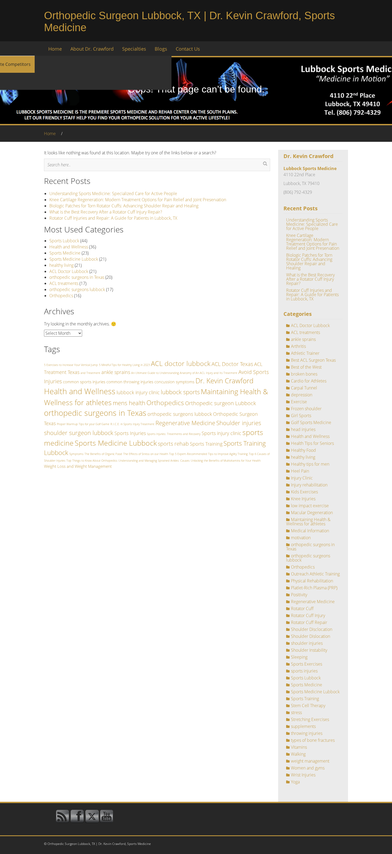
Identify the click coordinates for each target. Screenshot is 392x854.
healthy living (61, 265)
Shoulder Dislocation (310, 636)
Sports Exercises (306, 664)
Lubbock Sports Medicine (310, 168)
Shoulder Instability (309, 650)
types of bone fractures (313, 740)
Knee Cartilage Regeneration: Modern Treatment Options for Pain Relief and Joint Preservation (137, 200)
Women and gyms (308, 768)
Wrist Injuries (303, 775)
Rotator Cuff (302, 608)
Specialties (134, 49)
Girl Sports (301, 415)
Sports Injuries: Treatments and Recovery (174, 434)
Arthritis (298, 346)
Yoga (295, 782)
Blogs (161, 49)
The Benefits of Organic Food (103, 454)
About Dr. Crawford (92, 49)
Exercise (299, 402)
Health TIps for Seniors (312, 443)
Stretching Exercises (310, 719)
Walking (298, 754)
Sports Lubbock (64, 241)
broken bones (304, 374)
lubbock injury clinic (138, 392)
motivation (301, 538)
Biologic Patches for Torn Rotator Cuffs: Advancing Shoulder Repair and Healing (123, 206)
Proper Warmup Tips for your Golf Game (83, 424)
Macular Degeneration (312, 512)
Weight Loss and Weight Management (78, 466)
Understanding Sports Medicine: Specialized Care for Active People (113, 193)
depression (301, 395)
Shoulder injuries (238, 423)
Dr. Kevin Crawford (224, 380)
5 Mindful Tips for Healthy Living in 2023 (124, 365)
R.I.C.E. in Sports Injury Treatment (132, 424)
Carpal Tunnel (304, 388)
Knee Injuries (303, 499)
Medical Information (310, 531)
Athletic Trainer (305, 353)
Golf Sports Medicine (311, 422)
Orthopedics (61, 296)
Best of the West (306, 367)
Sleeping (299, 657)
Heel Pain (300, 471)
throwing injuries (306, 733)
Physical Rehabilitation (312, 581)
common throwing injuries (129, 381)
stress (296, 712)
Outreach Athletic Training (315, 574)
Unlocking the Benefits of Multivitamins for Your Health (226, 460)
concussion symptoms (174, 381)
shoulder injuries (307, 643)
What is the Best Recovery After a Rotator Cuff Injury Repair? (105, 212)
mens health (129, 403)
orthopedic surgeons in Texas (76, 277)
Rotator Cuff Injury (308, 615)
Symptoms (76, 454)
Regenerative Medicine (185, 423)
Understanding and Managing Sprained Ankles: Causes (154, 460)
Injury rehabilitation (309, 485)
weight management (310, 761)
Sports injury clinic (221, 433)
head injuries (303, 429)
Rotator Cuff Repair (309, 622)
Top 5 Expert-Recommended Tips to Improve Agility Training (208, 454)
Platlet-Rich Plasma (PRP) (314, 588)
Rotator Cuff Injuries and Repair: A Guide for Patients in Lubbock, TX (113, 218)
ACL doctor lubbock (180, 363)
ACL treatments (63, 283)
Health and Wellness (68, 247)
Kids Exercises (304, 492)
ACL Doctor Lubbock (68, 271)
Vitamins (299, 747)
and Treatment (90, 373)
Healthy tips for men (310, 464)
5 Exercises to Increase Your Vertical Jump (71, 365)
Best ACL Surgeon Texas (313, 360)
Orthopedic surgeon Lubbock (220, 403)
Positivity (299, 595)
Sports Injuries (130, 433)
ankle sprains (115, 372)
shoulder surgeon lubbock (78, 433)
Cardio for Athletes (308, 381)
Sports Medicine (65, 253)
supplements (303, 726)
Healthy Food (303, 450)
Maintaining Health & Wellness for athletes (308, 522)
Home (55, 49)
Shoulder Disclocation (311, 629)
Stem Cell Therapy (308, 705)
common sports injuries (84, 381)
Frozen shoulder (306, 409)
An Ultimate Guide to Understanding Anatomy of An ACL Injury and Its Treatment (184, 373)
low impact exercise (310, 506)
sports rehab (173, 443)
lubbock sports (180, 392)
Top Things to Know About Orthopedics (91, 460)
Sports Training (206, 444)
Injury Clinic (302, 478)
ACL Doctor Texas (232, 364)
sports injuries (304, 671)
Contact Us (188, 49)
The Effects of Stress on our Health (145, 454)
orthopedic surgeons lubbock (77, 289)
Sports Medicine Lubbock (73, 259)
